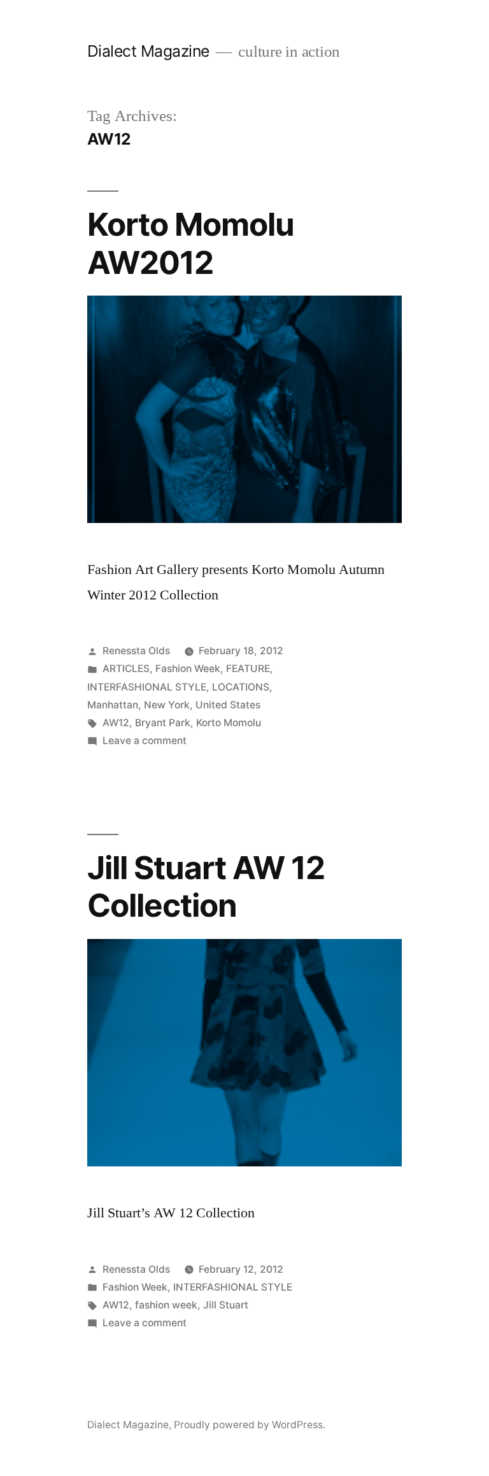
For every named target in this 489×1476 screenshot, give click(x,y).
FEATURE (248, 669)
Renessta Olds (136, 651)
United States (227, 705)
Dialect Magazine (148, 51)
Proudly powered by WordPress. (249, 1425)
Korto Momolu (228, 723)
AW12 (116, 723)
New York (167, 705)
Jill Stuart (225, 1305)
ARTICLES (126, 669)
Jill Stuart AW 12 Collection (206, 886)
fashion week (166, 1305)
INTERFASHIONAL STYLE (146, 687)
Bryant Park (162, 723)
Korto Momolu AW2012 (190, 243)
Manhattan (112, 705)
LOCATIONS (240, 687)
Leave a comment (145, 740)
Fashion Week (187, 669)
